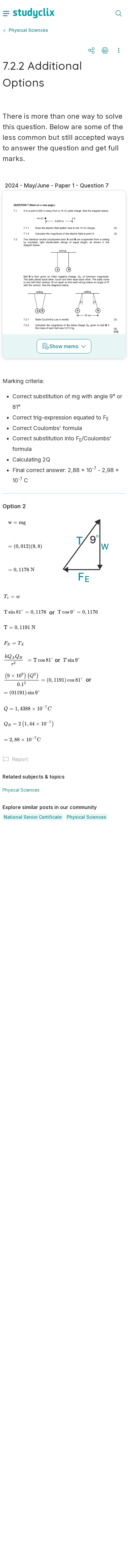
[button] (32, 817)
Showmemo (64, 346)
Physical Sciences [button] (28, 30)
